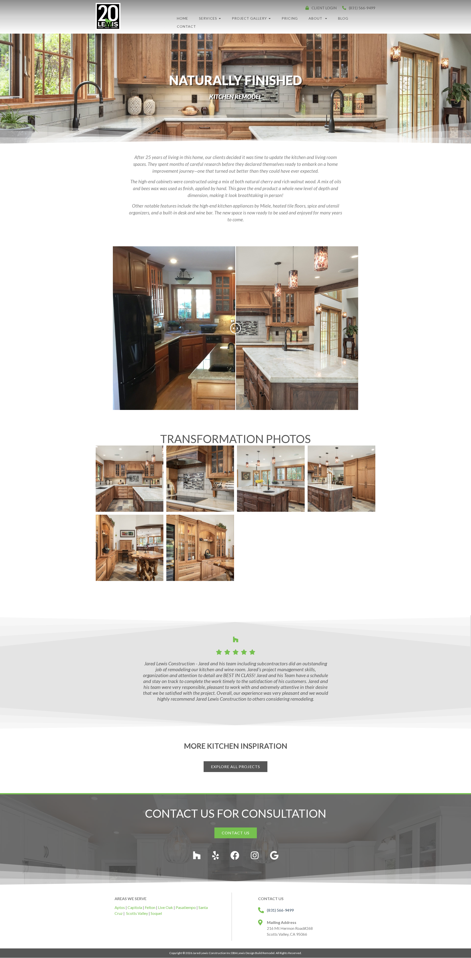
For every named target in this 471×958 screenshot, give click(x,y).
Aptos (120, 907)
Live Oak (165, 907)
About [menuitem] (316, 18)
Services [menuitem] (208, 18)
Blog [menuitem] (343, 18)
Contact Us (235, 832)
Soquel (156, 913)
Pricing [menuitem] (290, 18)
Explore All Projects (235, 766)
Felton (150, 907)
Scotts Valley (137, 913)
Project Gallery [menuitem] (249, 18)
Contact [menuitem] (186, 26)
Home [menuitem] (182, 18)
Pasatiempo (186, 907)
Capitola (135, 907)
